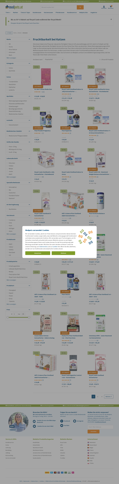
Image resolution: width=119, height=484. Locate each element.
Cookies (54, 247)
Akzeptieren (37, 253)
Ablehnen (63, 253)
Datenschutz (44, 247)
